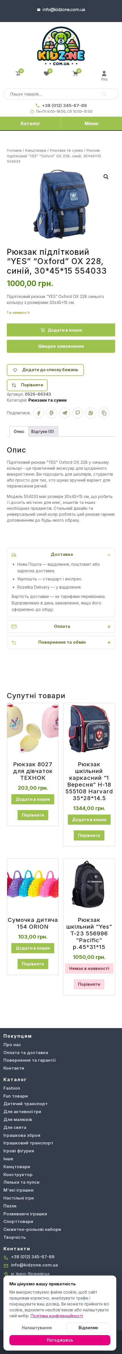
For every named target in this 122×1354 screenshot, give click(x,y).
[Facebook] (38, 413)
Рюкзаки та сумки (66, 150)
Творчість (14, 1237)
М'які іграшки (18, 1190)
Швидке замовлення (61, 346)
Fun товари (15, 1096)
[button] (106, 177)
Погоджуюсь (60, 1340)
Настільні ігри (18, 1198)
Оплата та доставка (25, 1052)
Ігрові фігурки (18, 1150)
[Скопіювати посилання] (103, 413)
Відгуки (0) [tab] (42, 431)
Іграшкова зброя (21, 1135)
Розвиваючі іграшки (25, 1213)
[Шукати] (104, 94)
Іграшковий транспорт (28, 1143)
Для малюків (17, 1119)
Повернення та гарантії (29, 1060)
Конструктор (18, 1174)
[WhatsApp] (90, 413)
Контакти (13, 1068)
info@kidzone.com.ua (34, 1265)
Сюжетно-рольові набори (32, 1229)
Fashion (11, 1088)
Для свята (14, 1127)
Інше (8, 1158)
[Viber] (77, 413)
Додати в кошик (65, 330)
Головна (14, 150)
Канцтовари (35, 150)
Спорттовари (18, 1221)
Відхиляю (88, 1327)
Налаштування (37, 1327)
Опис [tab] (19, 431)
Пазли (9, 1206)
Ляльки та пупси (21, 1182)
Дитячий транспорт (25, 1103)
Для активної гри (22, 1111)
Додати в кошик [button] (33, 799)
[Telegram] (64, 413)
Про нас (12, 1044)
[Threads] (51, 413)
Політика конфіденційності (57, 1315)
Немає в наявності (89, 968)
